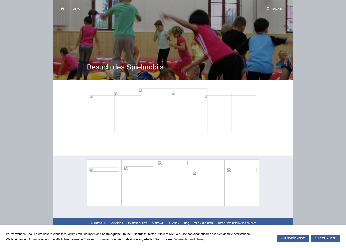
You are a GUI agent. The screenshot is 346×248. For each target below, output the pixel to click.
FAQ (186, 223)
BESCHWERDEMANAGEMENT (237, 223)
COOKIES (117, 223)
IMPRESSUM (99, 223)
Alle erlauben (325, 238)
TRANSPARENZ (203, 223)
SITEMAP (158, 223)
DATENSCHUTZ (137, 223)
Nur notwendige (293, 238)
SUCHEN (174, 223)
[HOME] (62, 8)
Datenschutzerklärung (189, 239)
